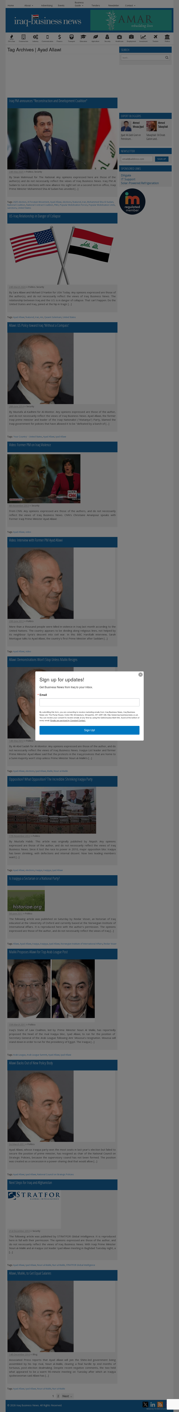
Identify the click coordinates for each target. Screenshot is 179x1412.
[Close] (140, 674)
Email (43, 694)
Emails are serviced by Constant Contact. (68, 720)
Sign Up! (89, 730)
